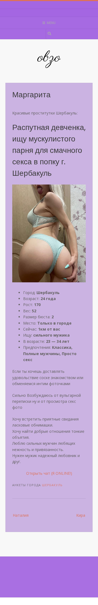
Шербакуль (52, 485)
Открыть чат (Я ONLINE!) (49, 473)
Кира (80, 515)
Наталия (21, 515)
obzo (49, 57)
